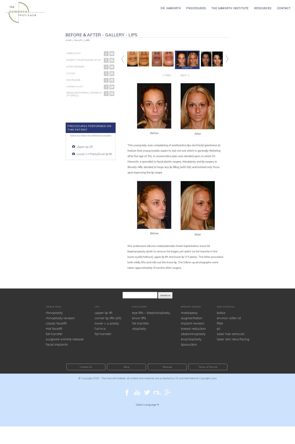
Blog (126, 366)
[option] (187, 60)
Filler (220, 323)
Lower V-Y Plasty (107, 323)
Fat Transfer (54, 334)
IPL (218, 328)
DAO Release (73, 80)
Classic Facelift (56, 323)
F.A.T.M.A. (100, 328)
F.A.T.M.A (70, 73)
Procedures (196, 8)
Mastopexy (189, 312)
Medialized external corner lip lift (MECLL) (84, 94)
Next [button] (224, 59)
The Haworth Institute (230, 8)
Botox (221, 312)
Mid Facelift (54, 328)
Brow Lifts (139, 318)
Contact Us (86, 366)
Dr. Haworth (171, 8)
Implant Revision (193, 323)
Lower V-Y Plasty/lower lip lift (83, 60)
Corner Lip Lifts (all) (108, 318)
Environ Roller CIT (229, 318)
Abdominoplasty (193, 334)
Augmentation (191, 318)
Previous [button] (126, 59)
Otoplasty (139, 328)
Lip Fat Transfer (75, 66)
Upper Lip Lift (73, 53)
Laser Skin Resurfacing (233, 339)
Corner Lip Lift (74, 86)
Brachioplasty (191, 339)
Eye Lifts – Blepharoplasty (151, 312)
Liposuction (189, 344)
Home (69, 40)
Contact (284, 8)
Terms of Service (207, 366)
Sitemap (167, 366)
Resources (263, 8)
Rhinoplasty (54, 312)
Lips (87, 40)
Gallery (78, 40)
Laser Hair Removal (230, 334)
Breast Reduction (193, 328)
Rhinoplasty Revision (60, 318)
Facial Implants (57, 344)
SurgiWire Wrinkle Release (65, 339)
